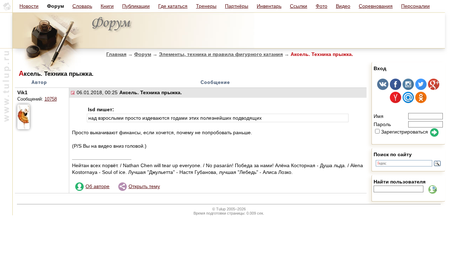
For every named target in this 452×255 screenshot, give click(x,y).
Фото (321, 6)
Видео (343, 6)
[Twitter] (421, 88)
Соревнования (376, 6)
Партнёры (236, 6)
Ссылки (298, 6)
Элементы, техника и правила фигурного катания (221, 54)
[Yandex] (395, 101)
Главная (116, 54)
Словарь (82, 6)
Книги (107, 6)
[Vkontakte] (382, 88)
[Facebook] (395, 88)
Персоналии (415, 6)
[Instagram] (408, 88)
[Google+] (433, 88)
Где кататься (173, 6)
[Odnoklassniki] (421, 101)
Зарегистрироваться (404, 132)
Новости (28, 6)
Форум (142, 54)
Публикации (136, 6)
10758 (50, 99)
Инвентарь (269, 6)
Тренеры (206, 6)
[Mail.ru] (408, 101)
